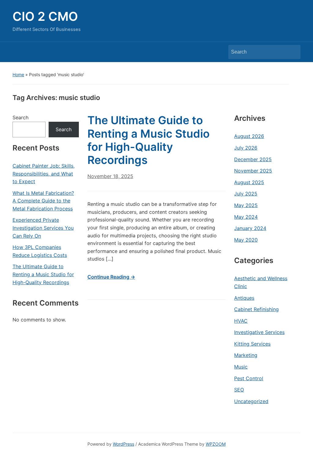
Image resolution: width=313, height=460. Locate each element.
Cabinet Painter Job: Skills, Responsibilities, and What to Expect (44, 173)
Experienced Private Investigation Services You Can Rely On (43, 228)
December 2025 (253, 159)
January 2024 (250, 228)
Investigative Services (259, 332)
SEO (239, 390)
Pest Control (248, 378)
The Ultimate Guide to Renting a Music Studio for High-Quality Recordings (43, 274)
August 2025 (249, 182)
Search (292, 52)
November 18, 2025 (110, 176)
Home (18, 74)
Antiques (244, 298)
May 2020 (246, 240)
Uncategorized (251, 401)
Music (241, 367)
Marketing (245, 355)
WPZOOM (216, 444)
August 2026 (249, 136)
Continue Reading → (111, 277)
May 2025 (246, 205)
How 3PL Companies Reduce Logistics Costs (40, 251)
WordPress (123, 444)
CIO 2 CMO (45, 16)
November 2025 (253, 171)
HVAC (241, 321)
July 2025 (245, 194)
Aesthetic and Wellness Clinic (260, 282)
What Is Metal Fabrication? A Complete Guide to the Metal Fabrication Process (43, 201)
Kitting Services (252, 344)
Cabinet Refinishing (256, 309)
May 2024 (246, 217)
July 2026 (245, 148)
